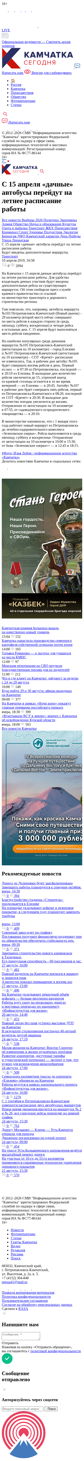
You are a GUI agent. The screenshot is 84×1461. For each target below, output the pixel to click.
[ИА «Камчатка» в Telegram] (12, 10)
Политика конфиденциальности (26, 1296)
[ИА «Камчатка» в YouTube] (22, 129)
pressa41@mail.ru (14, 1282)
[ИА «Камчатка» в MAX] (5, 10)
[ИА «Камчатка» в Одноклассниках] (24, 10)
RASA (23, 1309)
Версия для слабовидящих (51, 73)
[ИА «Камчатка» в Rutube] (29, 10)
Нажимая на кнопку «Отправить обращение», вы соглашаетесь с (41, 1349)
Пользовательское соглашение (25, 1301)
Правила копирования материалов (28, 1292)
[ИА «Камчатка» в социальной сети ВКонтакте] (18, 10)
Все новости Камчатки (19, 728)
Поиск (51, 1409)
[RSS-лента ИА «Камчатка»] (40, 129)
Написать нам (19, 122)
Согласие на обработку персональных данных (37, 1305)
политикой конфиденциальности (55, 1351)
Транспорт (10, 256)
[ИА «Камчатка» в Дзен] (34, 10)
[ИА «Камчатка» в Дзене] (34, 129)
